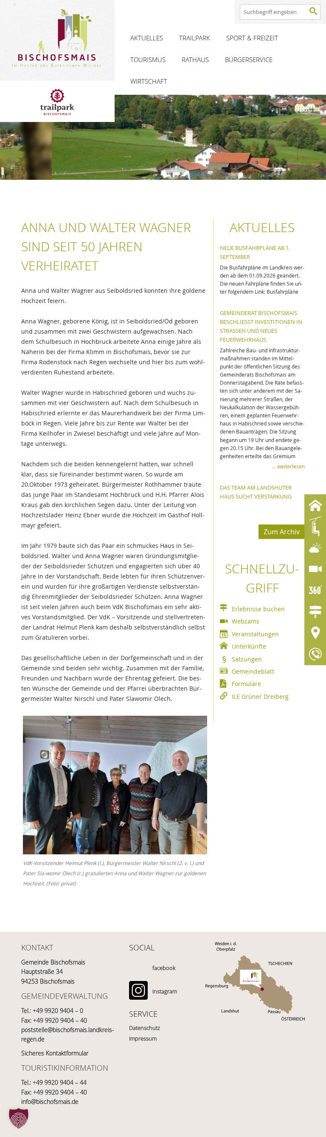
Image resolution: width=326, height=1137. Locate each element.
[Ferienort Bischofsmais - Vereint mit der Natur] (57, 40)
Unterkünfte (249, 646)
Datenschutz (144, 1028)
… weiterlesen (288, 466)
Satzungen (247, 659)
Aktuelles (146, 38)
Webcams (245, 621)
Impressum (143, 1038)
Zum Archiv (282, 531)
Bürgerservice (249, 59)
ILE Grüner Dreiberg (260, 696)
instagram (164, 991)
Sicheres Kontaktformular (54, 1053)
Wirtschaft (148, 81)
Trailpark (194, 38)
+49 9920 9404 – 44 (60, 1082)
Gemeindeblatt (253, 671)
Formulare (246, 684)
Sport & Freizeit (252, 38)
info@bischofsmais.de (50, 1101)
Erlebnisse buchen (258, 609)
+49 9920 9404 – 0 (58, 1011)
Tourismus (148, 59)
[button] (18, 1118)
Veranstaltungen (255, 634)
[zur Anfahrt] (255, 992)
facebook (163, 968)
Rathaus (195, 59)
